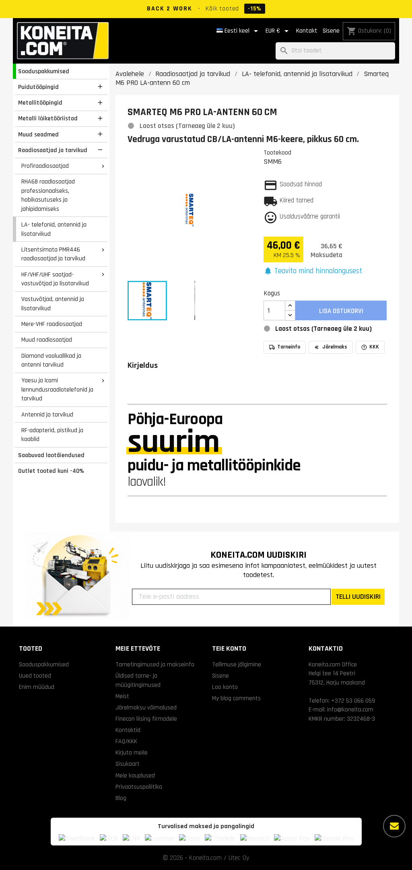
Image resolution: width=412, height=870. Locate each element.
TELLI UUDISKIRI (358, 596)
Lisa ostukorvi (341, 311)
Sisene (331, 31)
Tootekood (277, 152)
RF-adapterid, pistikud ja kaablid (52, 434)
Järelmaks (334, 346)
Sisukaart (127, 764)
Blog (120, 798)
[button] (313, 271)
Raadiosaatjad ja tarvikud (52, 150)
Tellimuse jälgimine (236, 664)
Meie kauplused (135, 775)
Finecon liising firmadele (146, 719)
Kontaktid (127, 730)
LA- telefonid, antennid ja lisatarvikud (54, 229)
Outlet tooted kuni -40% (51, 471)
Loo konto (225, 687)
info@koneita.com (350, 709)
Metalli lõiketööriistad (48, 118)
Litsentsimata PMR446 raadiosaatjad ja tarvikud (53, 254)
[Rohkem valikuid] (394, 826)
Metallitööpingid (40, 103)
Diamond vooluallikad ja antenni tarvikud (51, 360)
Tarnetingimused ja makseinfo (154, 664)
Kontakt (306, 31)
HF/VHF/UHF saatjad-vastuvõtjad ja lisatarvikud (55, 279)
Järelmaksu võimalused (146, 707)
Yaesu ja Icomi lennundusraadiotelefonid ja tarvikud (57, 389)
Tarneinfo (288, 346)
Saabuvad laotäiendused (51, 455)
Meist (122, 696)
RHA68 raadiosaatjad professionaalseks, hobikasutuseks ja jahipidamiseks (48, 195)
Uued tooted (35, 676)
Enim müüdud (36, 687)
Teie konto (229, 648)
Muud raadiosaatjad (46, 340)
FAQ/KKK (126, 741)
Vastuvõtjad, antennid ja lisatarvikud (52, 303)
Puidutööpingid (38, 87)
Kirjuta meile (131, 752)
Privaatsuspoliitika (138, 787)
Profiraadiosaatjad (45, 166)
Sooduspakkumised (43, 71)
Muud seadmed (38, 134)
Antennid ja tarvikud (47, 414)
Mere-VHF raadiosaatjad (51, 324)
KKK (374, 346)
